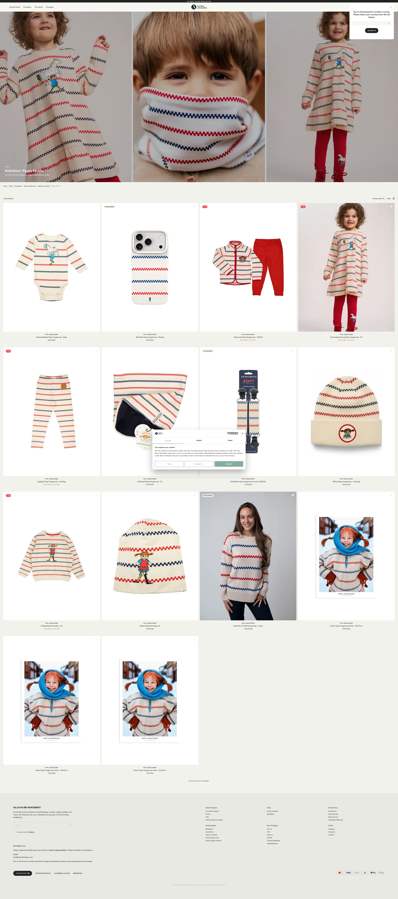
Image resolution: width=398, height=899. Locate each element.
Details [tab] (199, 440)
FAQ (268, 832)
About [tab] (230, 440)
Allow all (229, 464)
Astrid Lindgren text (212, 838)
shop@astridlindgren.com (23, 857)
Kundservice (332, 811)
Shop (11, 186)
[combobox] (371, 23)
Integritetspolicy (272, 843)
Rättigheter (209, 829)
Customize (198, 464)
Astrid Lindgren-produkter (214, 820)
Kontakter (89, 861)
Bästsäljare (270, 814)
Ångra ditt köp (333, 814)
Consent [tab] (168, 441)
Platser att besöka (211, 835)
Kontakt (269, 838)
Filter (389, 198)
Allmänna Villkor (62, 873)
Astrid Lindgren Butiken (213, 841)
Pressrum (270, 835)
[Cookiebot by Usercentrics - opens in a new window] (229, 433)
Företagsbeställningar (335, 820)
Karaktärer (27, 7)
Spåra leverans (333, 817)
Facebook (331, 832)
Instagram (331, 829)
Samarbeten (210, 832)
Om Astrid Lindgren (212, 811)
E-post (15, 854)
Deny (169, 464)
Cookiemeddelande (273, 841)
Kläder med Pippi (43, 186)
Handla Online (14, 7)
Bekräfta (372, 31)
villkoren (31, 832)
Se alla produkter (272, 811)
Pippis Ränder (56, 186)
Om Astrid (39, 7)
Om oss (269, 829)
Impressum (77, 873)
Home (5, 186)
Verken (208, 814)
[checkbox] (14, 832)
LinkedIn (331, 835)
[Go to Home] (199, 7)
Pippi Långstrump (30, 186)
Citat (207, 817)
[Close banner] (242, 433)
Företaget (49, 7)
